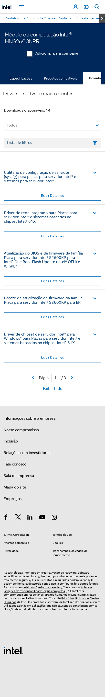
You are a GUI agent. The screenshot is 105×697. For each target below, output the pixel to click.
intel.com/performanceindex (42, 587)
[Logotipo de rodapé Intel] (13, 650)
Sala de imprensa (19, 475)
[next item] (102, 18)
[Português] (86, 7)
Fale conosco (15, 464)
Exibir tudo (52, 388)
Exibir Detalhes (52, 195)
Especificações (21, 78)
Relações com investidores (27, 452)
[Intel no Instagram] (54, 518)
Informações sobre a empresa (29, 418)
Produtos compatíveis (60, 78)
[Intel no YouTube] (42, 518)
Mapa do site (15, 487)
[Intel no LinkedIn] (30, 518)
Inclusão (11, 441)
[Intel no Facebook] (6, 518)
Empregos (12, 498)
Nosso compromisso (21, 430)
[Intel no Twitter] (18, 518)
